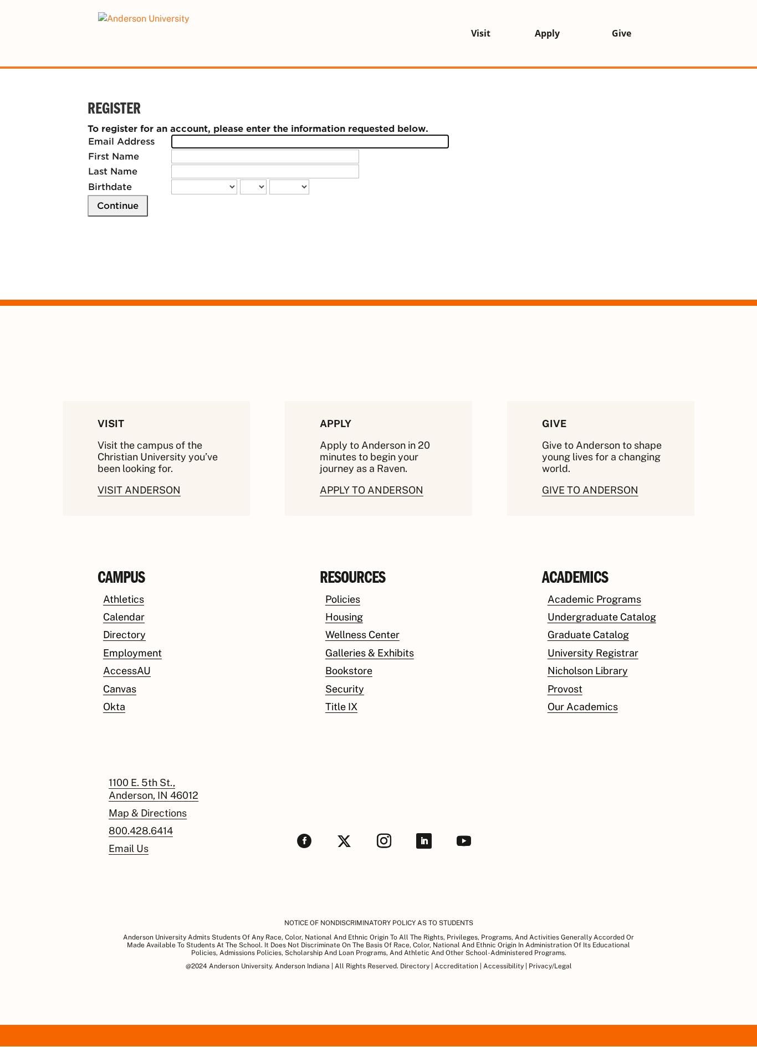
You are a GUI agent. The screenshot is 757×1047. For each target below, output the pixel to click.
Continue (118, 206)
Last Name (112, 171)
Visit (480, 33)
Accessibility (503, 966)
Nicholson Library (588, 670)
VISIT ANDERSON (139, 490)
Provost (565, 689)
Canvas (119, 689)
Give (621, 33)
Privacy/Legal (550, 966)
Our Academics (583, 706)
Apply (547, 33)
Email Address (121, 141)
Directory (124, 634)
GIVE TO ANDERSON (590, 490)
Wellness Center (362, 634)
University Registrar (593, 653)
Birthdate (110, 187)
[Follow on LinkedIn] (424, 841)
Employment (132, 653)
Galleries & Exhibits (369, 653)
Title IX (341, 706)
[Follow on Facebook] (304, 841)
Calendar (124, 617)
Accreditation (456, 966)
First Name (113, 156)
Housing (344, 617)
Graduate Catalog (588, 634)
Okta (114, 706)
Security (344, 689)
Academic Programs (594, 599)
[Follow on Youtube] (463, 841)
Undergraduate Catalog (602, 617)
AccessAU (127, 670)
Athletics (123, 599)
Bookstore (348, 670)
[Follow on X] (344, 841)
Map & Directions (148, 813)
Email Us (129, 848)
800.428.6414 (141, 830)
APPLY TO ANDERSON (371, 490)
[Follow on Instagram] (384, 841)
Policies (342, 599)
